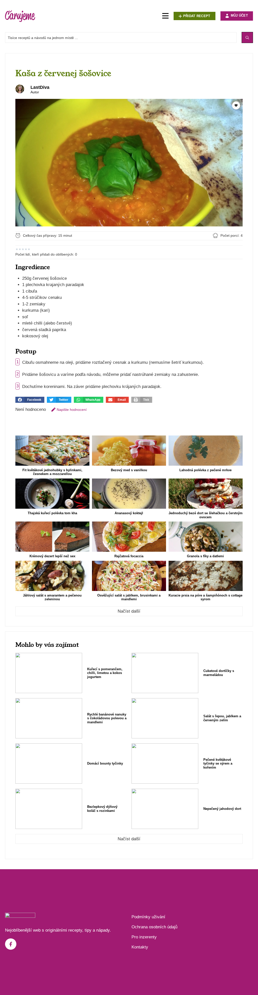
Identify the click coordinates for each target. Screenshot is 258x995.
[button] (29, 400)
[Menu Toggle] (165, 16)
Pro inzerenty (144, 937)
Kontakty (140, 947)
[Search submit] (247, 37)
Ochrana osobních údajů (154, 927)
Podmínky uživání (148, 916)
